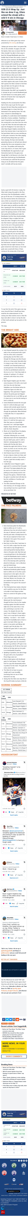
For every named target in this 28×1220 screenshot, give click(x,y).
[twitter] (7, 1019)
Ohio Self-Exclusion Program (9, 1204)
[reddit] (17, 1019)
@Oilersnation (5, 953)
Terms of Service (12, 1195)
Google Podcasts (13, 991)
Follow (15, 764)
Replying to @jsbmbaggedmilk (11, 867)
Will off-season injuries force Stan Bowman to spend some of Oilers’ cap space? (13, 1073)
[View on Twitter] (24, 763)
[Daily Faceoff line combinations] (20, 1019)
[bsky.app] (10, 1019)
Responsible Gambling (22, 1195)
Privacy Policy (4, 1195)
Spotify (15, 988)
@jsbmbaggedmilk (9, 840)
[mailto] (14, 1019)
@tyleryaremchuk (16, 831)
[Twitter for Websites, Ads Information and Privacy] (24, 808)
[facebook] (3, 1019)
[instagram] (21, 1161)
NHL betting (12, 43)
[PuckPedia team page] (24, 1019)
